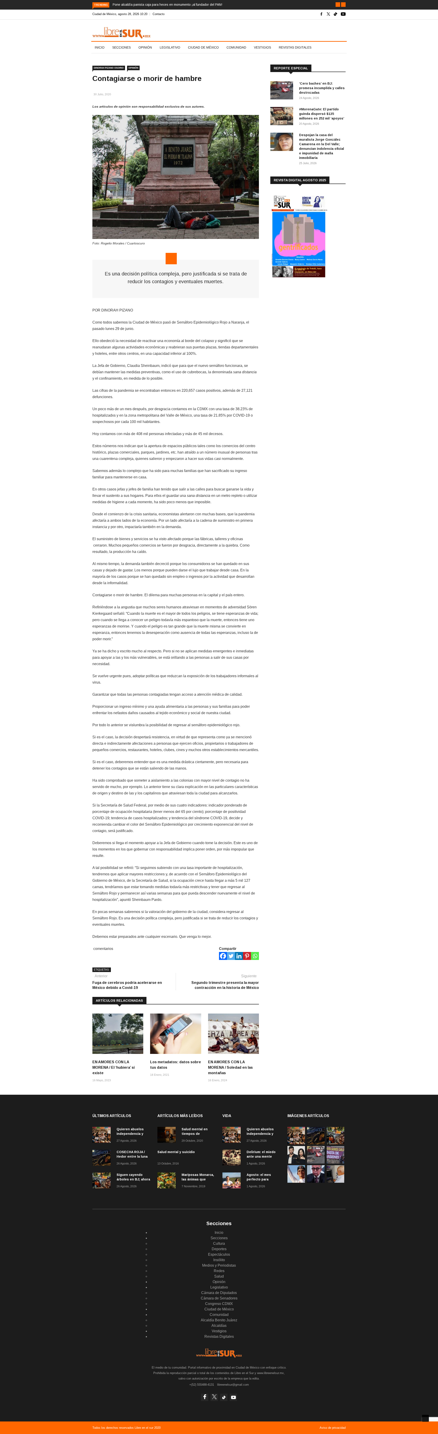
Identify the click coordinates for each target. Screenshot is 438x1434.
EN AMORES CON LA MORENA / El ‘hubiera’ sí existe (113, 1067)
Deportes (219, 1249)
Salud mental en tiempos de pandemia (195, 1133)
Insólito (219, 1260)
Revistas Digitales (295, 47)
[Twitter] (231, 956)
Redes (219, 1271)
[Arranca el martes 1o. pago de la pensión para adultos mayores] (335, 1181)
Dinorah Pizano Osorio (109, 68)
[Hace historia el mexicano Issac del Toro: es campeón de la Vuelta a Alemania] (296, 1181)
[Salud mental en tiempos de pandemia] (167, 1135)
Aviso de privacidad (333, 1427)
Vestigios (262, 47)
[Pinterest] (247, 956)
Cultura (219, 1243)
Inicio (99, 47)
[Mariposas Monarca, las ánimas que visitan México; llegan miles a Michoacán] (167, 1181)
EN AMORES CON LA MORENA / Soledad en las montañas (230, 1067)
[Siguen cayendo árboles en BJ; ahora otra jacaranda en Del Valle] (102, 1181)
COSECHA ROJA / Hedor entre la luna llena (132, 1156)
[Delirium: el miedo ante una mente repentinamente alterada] (232, 1158)
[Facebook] (223, 956)
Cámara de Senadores (219, 1298)
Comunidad (236, 47)
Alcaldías (219, 1326)
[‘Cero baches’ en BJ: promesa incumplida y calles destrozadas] (282, 91)
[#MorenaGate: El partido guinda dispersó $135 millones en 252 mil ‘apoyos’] (282, 117)
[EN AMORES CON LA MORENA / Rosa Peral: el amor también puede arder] (296, 1162)
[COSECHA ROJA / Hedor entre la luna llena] (102, 1158)
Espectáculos (219, 1254)
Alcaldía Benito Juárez (219, 1320)
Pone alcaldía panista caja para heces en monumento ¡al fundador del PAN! (167, 4)
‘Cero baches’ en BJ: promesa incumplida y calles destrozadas (322, 88)
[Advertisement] (304, 318)
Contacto (158, 14)
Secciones (121, 47)
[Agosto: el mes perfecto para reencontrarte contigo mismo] (232, 1181)
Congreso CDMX (219, 1304)
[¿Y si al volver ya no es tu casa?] (335, 1162)
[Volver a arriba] (425, 1418)
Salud (219, 1276)
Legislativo (170, 47)
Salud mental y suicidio (176, 1152)
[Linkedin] (239, 956)
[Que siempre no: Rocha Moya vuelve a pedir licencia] (316, 1181)
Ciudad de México (203, 47)
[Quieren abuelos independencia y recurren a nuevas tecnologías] (102, 1135)
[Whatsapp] (255, 956)
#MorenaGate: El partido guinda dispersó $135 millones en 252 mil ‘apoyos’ (321, 113)
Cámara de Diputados (219, 1293)
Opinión (145, 47)
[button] (338, 4)
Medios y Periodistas (219, 1265)
